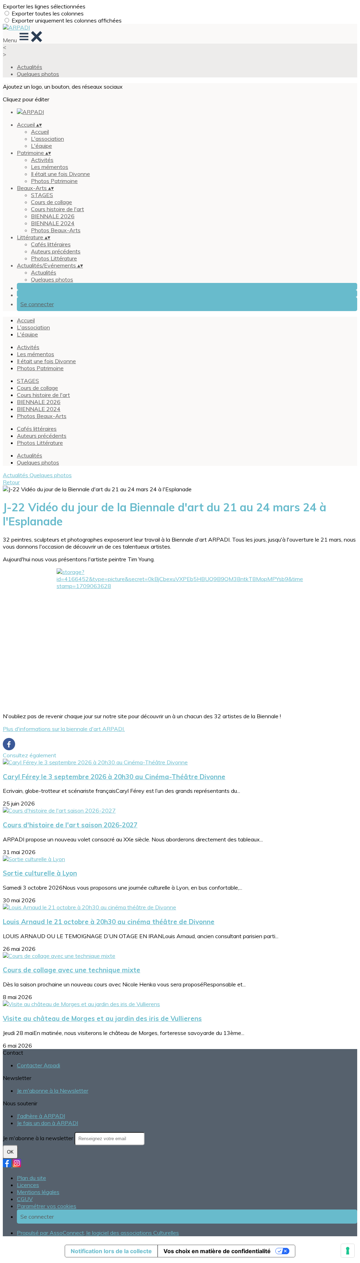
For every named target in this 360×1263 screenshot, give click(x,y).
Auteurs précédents (56, 251)
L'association (47, 138)
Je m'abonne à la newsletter (39, 1138)
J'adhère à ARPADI (41, 1115)
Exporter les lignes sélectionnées (44, 6)
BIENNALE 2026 (53, 216)
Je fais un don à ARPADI (47, 1122)
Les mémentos (49, 166)
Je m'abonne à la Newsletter (52, 1090)
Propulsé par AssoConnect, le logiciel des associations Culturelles (98, 1232)
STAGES (42, 194)
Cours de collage (51, 202)
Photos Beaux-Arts (56, 230)
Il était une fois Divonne (60, 173)
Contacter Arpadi (38, 1065)
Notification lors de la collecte (111, 1251)
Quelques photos (38, 73)
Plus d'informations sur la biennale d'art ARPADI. (64, 728)
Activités (42, 159)
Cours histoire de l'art (57, 209)
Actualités (29, 66)
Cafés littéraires (51, 244)
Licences (28, 1184)
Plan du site (31, 1177)
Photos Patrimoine (54, 180)
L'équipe (41, 145)
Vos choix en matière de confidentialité (217, 1251)
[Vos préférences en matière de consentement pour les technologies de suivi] (347, 1250)
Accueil (40, 131)
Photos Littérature (54, 258)
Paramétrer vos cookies (46, 1206)
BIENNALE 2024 (53, 223)
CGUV (25, 1198)
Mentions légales (38, 1191)
